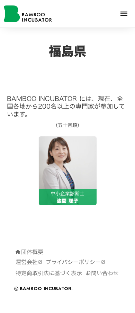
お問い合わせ (102, 273)
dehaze (124, 14)
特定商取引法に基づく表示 (49, 273)
